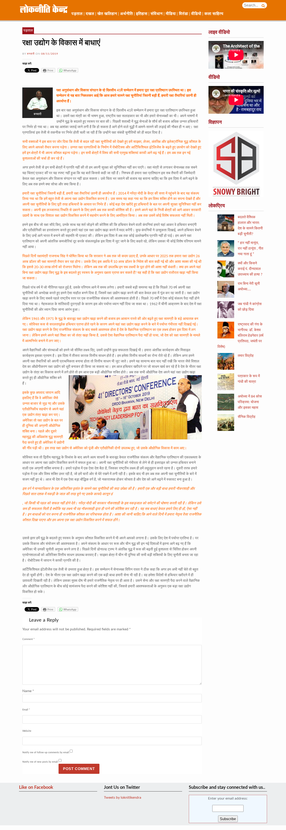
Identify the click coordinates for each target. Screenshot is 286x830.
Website (26, 731)
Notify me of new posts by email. (40, 762)
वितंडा (183, 14)
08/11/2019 (49, 53)
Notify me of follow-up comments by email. (46, 752)
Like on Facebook (36, 787)
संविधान (157, 14)
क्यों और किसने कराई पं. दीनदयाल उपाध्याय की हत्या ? (250, 268)
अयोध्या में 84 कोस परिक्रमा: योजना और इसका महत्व (250, 402)
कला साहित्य (213, 14)
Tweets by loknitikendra (122, 797)
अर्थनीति (126, 14)
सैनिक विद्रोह (246, 417)
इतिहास (141, 14)
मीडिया (171, 14)
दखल (90, 14)
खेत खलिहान (107, 14)
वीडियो (196, 14)
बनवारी (31, 53)
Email (26, 709)
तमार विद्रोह (246, 355)
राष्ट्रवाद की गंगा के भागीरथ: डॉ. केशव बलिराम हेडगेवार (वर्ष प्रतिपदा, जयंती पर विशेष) (240, 335)
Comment (28, 639)
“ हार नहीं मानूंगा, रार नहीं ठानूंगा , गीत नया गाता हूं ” (250, 248)
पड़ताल (77, 14)
